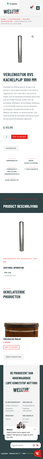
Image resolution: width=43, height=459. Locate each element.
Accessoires (14, 19)
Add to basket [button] (11, 347)
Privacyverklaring (28, 406)
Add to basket (19, 137)
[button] (38, 8)
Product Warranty (12, 406)
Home (3, 19)
